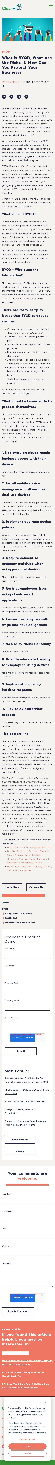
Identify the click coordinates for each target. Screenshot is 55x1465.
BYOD (6, 52)
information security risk (20, 922)
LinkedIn (46, 793)
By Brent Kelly (10, 82)
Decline (27, 1453)
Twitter (33, 793)
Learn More (12, 887)
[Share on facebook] (4, 97)
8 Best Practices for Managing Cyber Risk (29, 847)
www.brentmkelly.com (35, 789)
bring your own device (18, 913)
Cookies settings (27, 1439)
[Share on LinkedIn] (19, 97)
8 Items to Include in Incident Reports (25, 1101)
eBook (20, 1151)
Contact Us (36, 887)
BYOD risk (11, 918)
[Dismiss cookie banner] (46, 1403)
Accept (27, 1446)
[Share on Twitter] (11, 97)
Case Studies (20, 1139)
